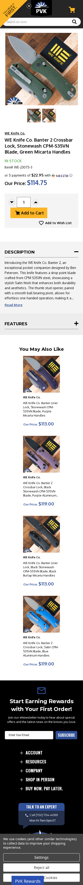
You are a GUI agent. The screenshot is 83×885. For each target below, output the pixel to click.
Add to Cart (32, 212)
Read (14, 305)
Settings (41, 857)
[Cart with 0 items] (72, 10)
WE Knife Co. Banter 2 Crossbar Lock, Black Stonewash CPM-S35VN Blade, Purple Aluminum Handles (39, 489)
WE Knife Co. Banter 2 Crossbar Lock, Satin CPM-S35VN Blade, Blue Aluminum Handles (41, 649)
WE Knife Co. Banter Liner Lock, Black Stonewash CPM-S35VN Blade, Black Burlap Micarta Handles (40, 569)
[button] (38, 175)
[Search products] (74, 22)
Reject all (41, 867)
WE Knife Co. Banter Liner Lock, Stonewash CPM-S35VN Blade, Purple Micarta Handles (40, 409)
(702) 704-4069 (47, 815)
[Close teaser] (29, 6)
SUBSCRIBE (66, 735)
